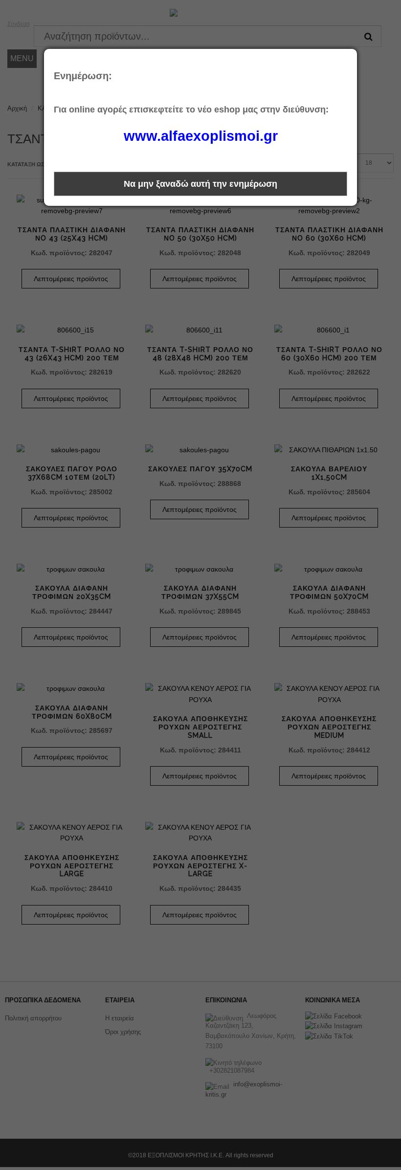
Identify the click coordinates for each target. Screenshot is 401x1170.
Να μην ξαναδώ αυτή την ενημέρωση (200, 184)
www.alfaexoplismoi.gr (201, 136)
